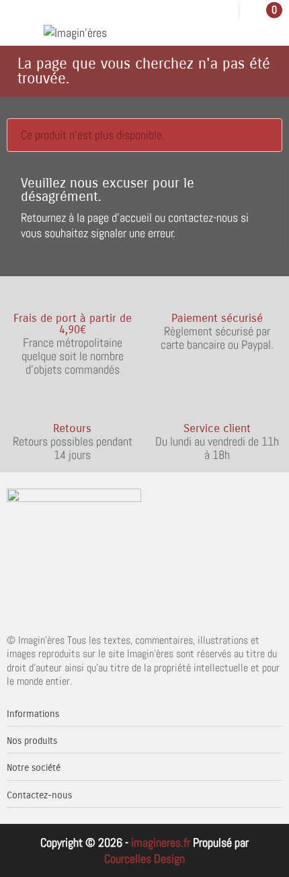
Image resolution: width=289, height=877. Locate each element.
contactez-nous (203, 217)
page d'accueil (119, 217)
